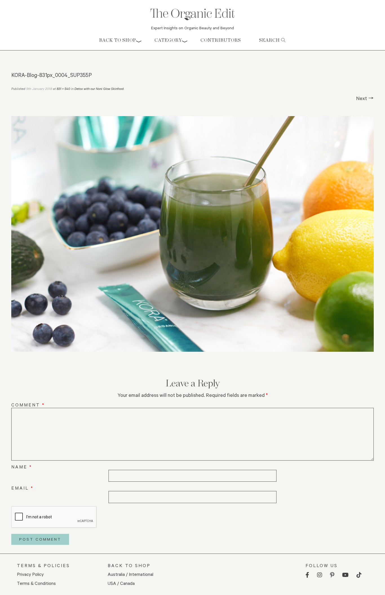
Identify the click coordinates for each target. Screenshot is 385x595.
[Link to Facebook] (307, 575)
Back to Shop (117, 40)
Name (21, 467)
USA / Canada (121, 583)
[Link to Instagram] (319, 575)
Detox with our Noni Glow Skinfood (99, 89)
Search (270, 40)
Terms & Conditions (36, 583)
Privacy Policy (30, 574)
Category (168, 40)
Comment (28, 405)
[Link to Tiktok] (359, 575)
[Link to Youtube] (345, 575)
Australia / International (130, 574)
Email (22, 488)
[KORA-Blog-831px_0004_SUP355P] (192, 233)
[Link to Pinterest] (332, 575)
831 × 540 (63, 89)
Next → (365, 98)
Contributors (220, 40)
